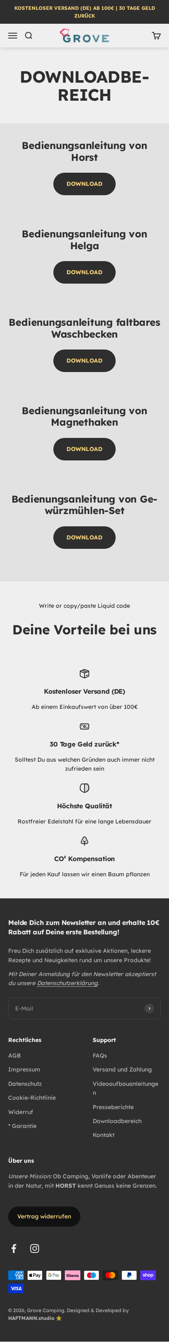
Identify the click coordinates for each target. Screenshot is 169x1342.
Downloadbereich (117, 1121)
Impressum (24, 1069)
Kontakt (103, 1135)
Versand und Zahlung (122, 1069)
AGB (14, 1055)
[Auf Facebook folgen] (13, 1248)
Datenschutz (25, 1083)
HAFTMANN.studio (31, 1318)
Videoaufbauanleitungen (125, 1088)
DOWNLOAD (84, 183)
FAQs (100, 1055)
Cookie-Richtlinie (32, 1097)
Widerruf (20, 1112)
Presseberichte (113, 1107)
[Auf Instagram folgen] (34, 1248)
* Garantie (22, 1126)
